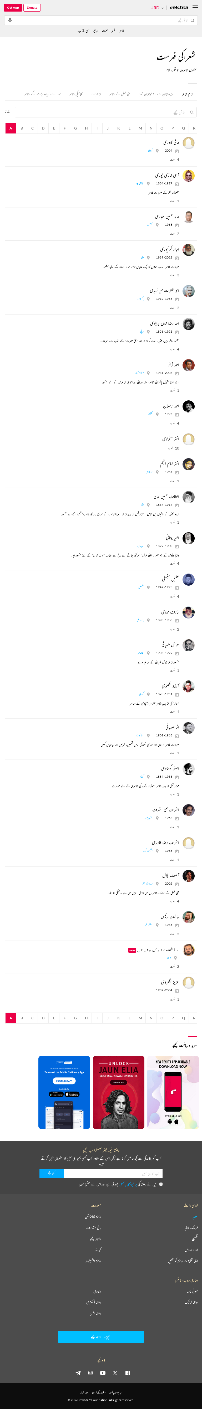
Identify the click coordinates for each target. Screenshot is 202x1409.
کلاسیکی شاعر (76, 93)
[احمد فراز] (187, 365)
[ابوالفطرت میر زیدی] (187, 291)
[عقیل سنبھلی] (187, 580)
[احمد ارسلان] (187, 406)
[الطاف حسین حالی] (187, 497)
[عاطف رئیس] (187, 917)
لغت (105, 30)
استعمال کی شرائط (98, 1392)
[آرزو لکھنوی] (187, 686)
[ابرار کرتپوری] (187, 250)
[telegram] (78, 1373)
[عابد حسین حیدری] (187, 217)
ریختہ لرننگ (191, 1302)
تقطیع (195, 1239)
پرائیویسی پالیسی (128, 1183)
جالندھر (141, 653)
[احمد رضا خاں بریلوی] (187, 324)
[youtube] (103, 1373)
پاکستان (141, 299)
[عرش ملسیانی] (187, 645)
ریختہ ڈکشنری (93, 1302)
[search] (191, 112)
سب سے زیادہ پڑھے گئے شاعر (42, 93)
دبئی (169, 957)
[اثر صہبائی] (187, 728)
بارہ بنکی (140, 620)
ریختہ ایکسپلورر (93, 1261)
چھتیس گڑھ (148, 851)
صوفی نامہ (192, 1291)
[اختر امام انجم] (187, 464)
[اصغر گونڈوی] (187, 769)
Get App (13, 7)
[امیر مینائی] (187, 538)
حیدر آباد (140, 546)
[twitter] (115, 1373)
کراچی (141, 694)
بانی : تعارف (93, 1228)
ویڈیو (95, 30)
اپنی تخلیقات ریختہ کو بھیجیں (183, 1261)
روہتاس (149, 472)
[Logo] (179, 8)
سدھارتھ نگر (148, 883)
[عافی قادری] (187, 143)
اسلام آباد (139, 373)
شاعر (121, 30)
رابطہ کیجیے (95, 1239)
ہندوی (97, 1291)
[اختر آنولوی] (187, 439)
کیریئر (98, 1250)
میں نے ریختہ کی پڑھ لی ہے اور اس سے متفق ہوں (117, 1183)
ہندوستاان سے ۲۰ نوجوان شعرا (156, 93)
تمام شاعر (187, 93)
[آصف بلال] (187, 876)
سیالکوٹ (140, 735)
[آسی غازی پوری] (187, 176)
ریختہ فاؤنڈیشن (93, 1217)
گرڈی (150, 150)
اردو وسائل (191, 1250)
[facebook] (127, 1373)
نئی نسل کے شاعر (119, 93)
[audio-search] (10, 20)
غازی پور (140, 183)
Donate (32, 7)
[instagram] (90, 1373)
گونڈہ (142, 776)
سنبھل (150, 224)
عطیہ (195, 1217)
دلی (142, 257)
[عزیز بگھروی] (187, 983)
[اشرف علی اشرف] (187, 810)
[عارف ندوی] (187, 612)
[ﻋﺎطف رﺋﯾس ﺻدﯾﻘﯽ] (187, 950)
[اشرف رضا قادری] (187, 843)
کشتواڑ (150, 414)
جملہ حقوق (84, 1392)
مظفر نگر (149, 925)
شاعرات (96, 93)
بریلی (142, 331)
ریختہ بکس (95, 1313)
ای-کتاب (83, 30)
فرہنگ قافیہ (191, 1228)
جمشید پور (149, 818)
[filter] (7, 116)
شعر (113, 30)
